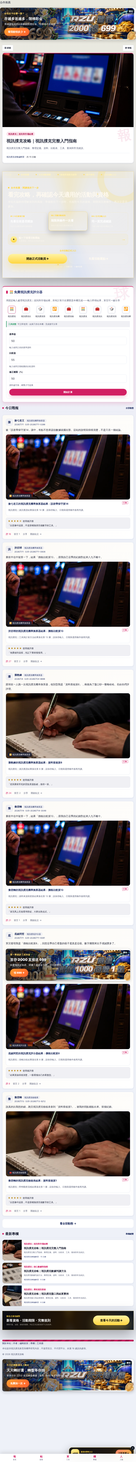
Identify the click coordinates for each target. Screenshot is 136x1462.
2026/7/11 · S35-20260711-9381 (29, 938)
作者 (15, 1343)
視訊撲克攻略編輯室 (15, 157)
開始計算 (68, 392)
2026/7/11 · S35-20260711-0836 (29, 551)
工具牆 (40, 1343)
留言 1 (17, 534)
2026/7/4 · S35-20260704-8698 (29, 679)
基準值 (12, 334)
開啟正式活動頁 (37, 258)
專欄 (32, 1343)
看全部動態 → (68, 1223)
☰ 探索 (7, 48)
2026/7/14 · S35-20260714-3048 (30, 810)
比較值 (12, 353)
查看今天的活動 (111, 1320)
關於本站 (6, 1343)
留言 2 (17, 661)
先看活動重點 (98, 258)
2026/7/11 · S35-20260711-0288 (29, 424)
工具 (68, 1458)
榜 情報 (128, 48)
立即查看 (123, 1453)
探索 (41, 1458)
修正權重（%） (16, 371)
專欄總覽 (130, 1234)
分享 (25, 534)
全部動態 (130, 408)
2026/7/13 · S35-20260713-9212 (29, 1101)
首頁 (14, 1458)
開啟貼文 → (35, 534)
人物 (121, 1458)
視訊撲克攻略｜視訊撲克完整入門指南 (41, 140)
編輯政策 (24, 1343)
